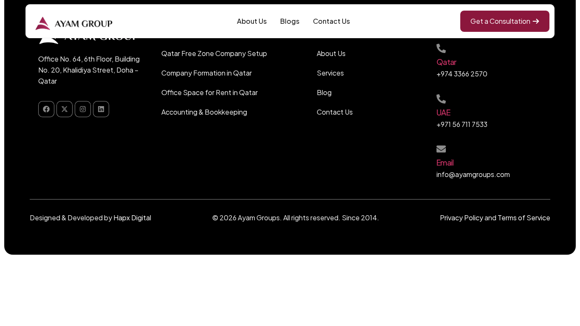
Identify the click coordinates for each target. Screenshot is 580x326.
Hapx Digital (132, 217)
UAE (443, 112)
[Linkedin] (101, 109)
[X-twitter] (64, 109)
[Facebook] (46, 109)
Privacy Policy (461, 217)
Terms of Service (524, 217)
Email (444, 162)
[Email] (441, 149)
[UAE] (441, 99)
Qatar (446, 62)
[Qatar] (441, 48)
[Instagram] (83, 109)
